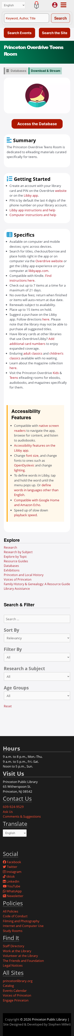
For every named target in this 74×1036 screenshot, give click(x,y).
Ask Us (8, 811)
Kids (56, 373)
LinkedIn (12, 881)
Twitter (11, 867)
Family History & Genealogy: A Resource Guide (37, 584)
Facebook (13, 862)
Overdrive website (49, 261)
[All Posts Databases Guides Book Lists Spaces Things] (37, 657)
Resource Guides (16, 561)
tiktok (10, 876)
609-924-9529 (13, 806)
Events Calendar (15, 990)
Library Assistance (17, 589)
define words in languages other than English (36, 490)
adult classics (32, 353)
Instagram (13, 871)
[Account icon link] (55, 5)
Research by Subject (18, 552)
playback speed (25, 515)
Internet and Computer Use (23, 926)
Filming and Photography (21, 921)
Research (10, 547)
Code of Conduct (15, 916)
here (45, 319)
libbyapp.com (38, 270)
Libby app (31, 195)
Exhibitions (12, 570)
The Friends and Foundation (23, 960)
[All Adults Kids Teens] (37, 695)
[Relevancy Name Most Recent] (37, 638)
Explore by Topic (15, 556)
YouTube (13, 886)
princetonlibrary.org (17, 981)
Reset (8, 706)
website (61, 190)
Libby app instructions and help (32, 210)
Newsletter (14, 896)
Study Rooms (12, 931)
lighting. (20, 470)
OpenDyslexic (24, 465)
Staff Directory (13, 946)
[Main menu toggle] (63, 5)
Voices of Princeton (17, 579)
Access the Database (37, 124)
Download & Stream (45, 71)
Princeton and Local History (23, 575)
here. (13, 368)
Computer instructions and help (32, 215)
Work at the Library (17, 951)
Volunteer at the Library (20, 955)
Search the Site (54, 33)
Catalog (8, 985)
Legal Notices (13, 965)
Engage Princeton (15, 1000)
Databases (18, 71)
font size (32, 455)
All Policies (10, 911)
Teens (13, 377)
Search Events (19, 33)
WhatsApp (14, 891)
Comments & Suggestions (22, 816)
